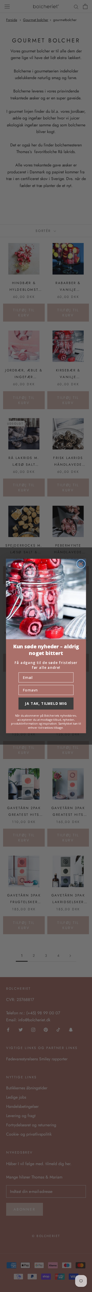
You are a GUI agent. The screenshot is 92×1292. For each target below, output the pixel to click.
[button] (46, 599)
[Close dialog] (81, 564)
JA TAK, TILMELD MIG (46, 703)
